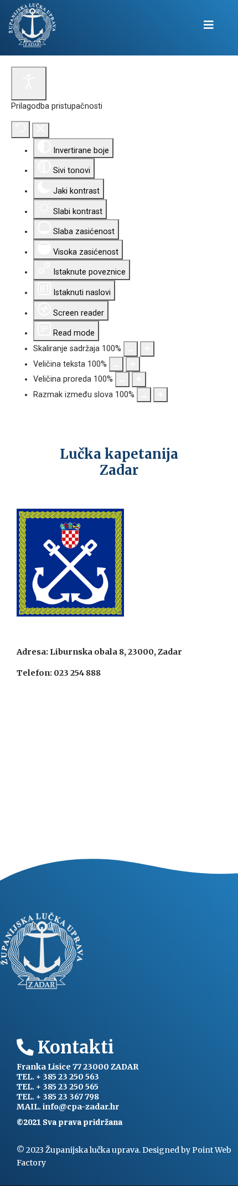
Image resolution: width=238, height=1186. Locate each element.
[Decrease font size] (116, 364)
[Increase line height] (139, 379)
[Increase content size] (147, 349)
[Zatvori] (40, 130)
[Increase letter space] (160, 395)
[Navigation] (208, 25)
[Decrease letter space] (144, 395)
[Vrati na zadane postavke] (20, 129)
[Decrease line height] (122, 379)
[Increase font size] (133, 364)
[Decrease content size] (130, 349)
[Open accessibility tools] (28, 83)
